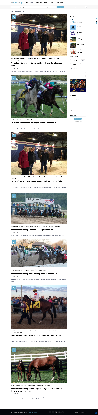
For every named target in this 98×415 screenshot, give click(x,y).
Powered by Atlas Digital (33, 412)
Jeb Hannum (13, 385)
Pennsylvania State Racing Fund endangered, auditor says (36, 335)
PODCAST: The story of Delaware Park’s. (81, 33)
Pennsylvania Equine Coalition (23, 58)
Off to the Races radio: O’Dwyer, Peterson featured (33, 122)
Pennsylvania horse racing (35, 58)
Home (26, 2)
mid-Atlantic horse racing (20, 119)
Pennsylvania (75, 7)
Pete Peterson (19, 11)
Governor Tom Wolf (14, 58)
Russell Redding (26, 270)
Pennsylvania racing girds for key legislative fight (32, 229)
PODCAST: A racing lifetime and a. (81, 27)
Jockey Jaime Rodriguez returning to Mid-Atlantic (81, 51)
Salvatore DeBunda (34, 270)
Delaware (70, 7)
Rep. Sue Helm (13, 60)
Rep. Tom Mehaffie (20, 60)
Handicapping (39, 2)
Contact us (53, 2)
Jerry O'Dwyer (13, 119)
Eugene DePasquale (14, 330)
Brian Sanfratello (14, 176)
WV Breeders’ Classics (75, 107)
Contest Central (60, 2)
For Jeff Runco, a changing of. (80, 39)
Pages (45, 2)
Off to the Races (30, 119)
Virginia (80, 7)
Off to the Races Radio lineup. (80, 21)
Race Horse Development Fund (54, 58)
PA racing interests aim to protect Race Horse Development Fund (36, 64)
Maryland (66, 7)
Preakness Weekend (75, 99)
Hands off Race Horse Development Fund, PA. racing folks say (38, 181)
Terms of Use (77, 412)
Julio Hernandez (20, 176)
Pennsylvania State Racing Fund (48, 330)
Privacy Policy (84, 412)
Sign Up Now (77, 118)
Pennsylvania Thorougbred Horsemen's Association (42, 269)
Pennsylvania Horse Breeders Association (44, 176)
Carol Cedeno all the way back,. (81, 45)
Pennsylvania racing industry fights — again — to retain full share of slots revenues (36, 389)
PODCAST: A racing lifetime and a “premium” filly (49, 7)
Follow (83, 60)
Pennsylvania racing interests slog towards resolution (34, 273)
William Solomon (42, 270)
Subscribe (83, 76)
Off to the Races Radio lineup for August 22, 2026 (29, 7)
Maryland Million (74, 103)
